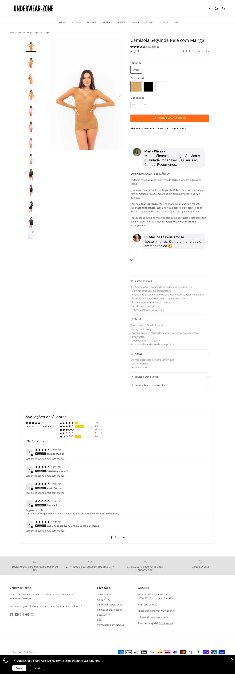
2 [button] (116, 537)
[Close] (231, 658)
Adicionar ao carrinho (169, 118)
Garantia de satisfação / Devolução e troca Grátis (158, 128)
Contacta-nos (166, 623)
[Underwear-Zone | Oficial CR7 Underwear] (34, 8)
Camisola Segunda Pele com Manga (33, 32)
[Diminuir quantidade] (133, 104)
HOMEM (60, 22)
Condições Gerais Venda (110, 604)
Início (12, 32)
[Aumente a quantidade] (146, 104)
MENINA (107, 22)
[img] (42, 450)
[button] (138, 46)
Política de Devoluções (109, 609)
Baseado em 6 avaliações (39, 426)
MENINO (76, 22)
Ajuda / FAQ (103, 599)
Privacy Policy (93, 660)
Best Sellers (103, 614)
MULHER (91, 22)
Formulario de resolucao (110, 624)
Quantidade (137, 97)
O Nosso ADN (104, 594)
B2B (176, 22)
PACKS (121, 22)
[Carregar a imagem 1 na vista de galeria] (86, 94)
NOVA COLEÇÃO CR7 (142, 22)
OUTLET (164, 22)
